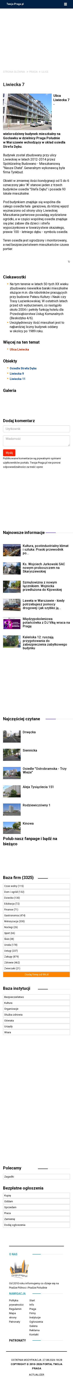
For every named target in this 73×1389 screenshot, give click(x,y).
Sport (7, 933)
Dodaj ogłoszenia (14, 1224)
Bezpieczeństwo (14, 997)
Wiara (7, 1032)
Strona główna (14, 71)
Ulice (44, 71)
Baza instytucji (16, 988)
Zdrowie (9, 962)
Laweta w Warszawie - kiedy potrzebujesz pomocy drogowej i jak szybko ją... (43, 604)
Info (31, 1304)
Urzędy (8, 1026)
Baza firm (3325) (18, 877)
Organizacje (11, 1008)
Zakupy (8, 956)
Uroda (8, 945)
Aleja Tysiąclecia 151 (38, 787)
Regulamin (15, 1308)
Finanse (9, 909)
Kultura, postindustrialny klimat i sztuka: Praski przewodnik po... (46, 549)
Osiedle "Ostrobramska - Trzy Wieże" (45, 770)
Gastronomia (11, 915)
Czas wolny (11, 886)
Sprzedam (10, 1207)
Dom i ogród (11, 892)
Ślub (7, 939)
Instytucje (35, 1317)
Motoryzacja (11, 921)
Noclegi (8, 927)
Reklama (34, 1330)
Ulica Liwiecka (19, 349)
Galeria (33, 1326)
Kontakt (34, 1334)
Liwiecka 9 (17, 373)
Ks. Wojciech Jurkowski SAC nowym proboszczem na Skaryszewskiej (44, 567)
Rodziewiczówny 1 (36, 805)
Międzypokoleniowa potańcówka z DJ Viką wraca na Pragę (46, 622)
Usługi (8, 950)
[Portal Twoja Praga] (19, 1269)
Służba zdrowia (13, 1014)
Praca (7, 1213)
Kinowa (28, 823)
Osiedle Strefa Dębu (23, 368)
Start (32, 1300)
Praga (33, 71)
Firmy (32, 1313)
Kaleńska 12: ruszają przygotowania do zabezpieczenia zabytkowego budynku (45, 642)
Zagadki (9, 1176)
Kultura (8, 1002)
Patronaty (14, 1321)
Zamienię (9, 1219)
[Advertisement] (36, 36)
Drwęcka (29, 732)
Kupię (7, 1195)
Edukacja (9, 903)
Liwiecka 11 (17, 379)
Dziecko (9, 897)
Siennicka (30, 750)
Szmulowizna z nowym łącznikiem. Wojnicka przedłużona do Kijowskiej (42, 586)
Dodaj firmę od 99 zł (36, 974)
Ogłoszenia (36, 1321)
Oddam (8, 1201)
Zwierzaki (10, 968)
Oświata (9, 1020)
